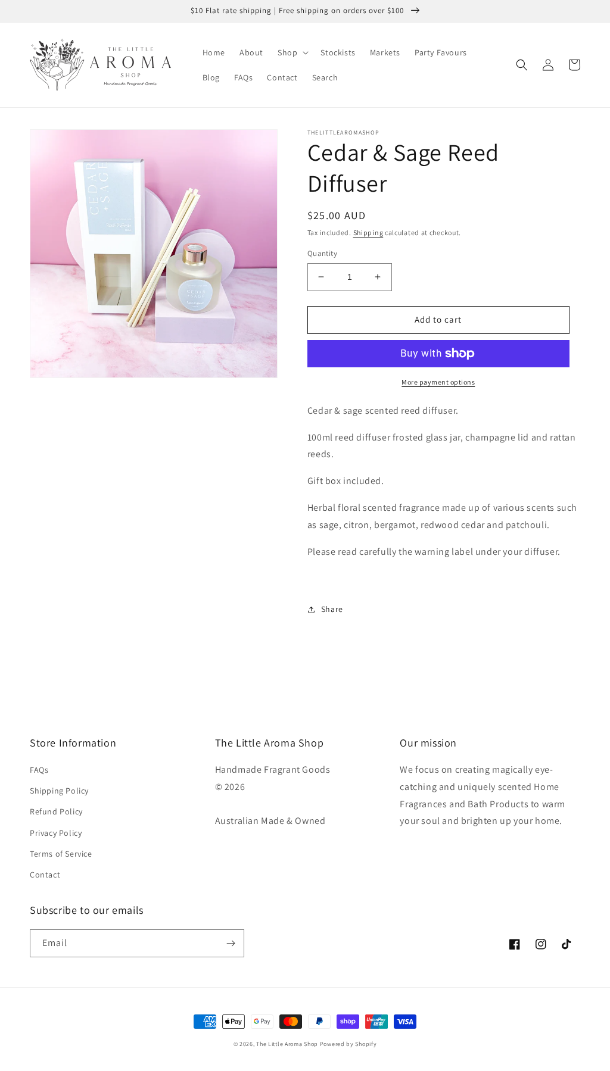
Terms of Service (61, 853)
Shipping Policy (59, 790)
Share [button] (332, 609)
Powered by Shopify (348, 1044)
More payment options (438, 381)
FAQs (39, 769)
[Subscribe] (230, 943)
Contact (45, 874)
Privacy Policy (56, 833)
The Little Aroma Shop (287, 1044)
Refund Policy (56, 811)
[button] (291, 52)
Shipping (368, 232)
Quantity (322, 253)
